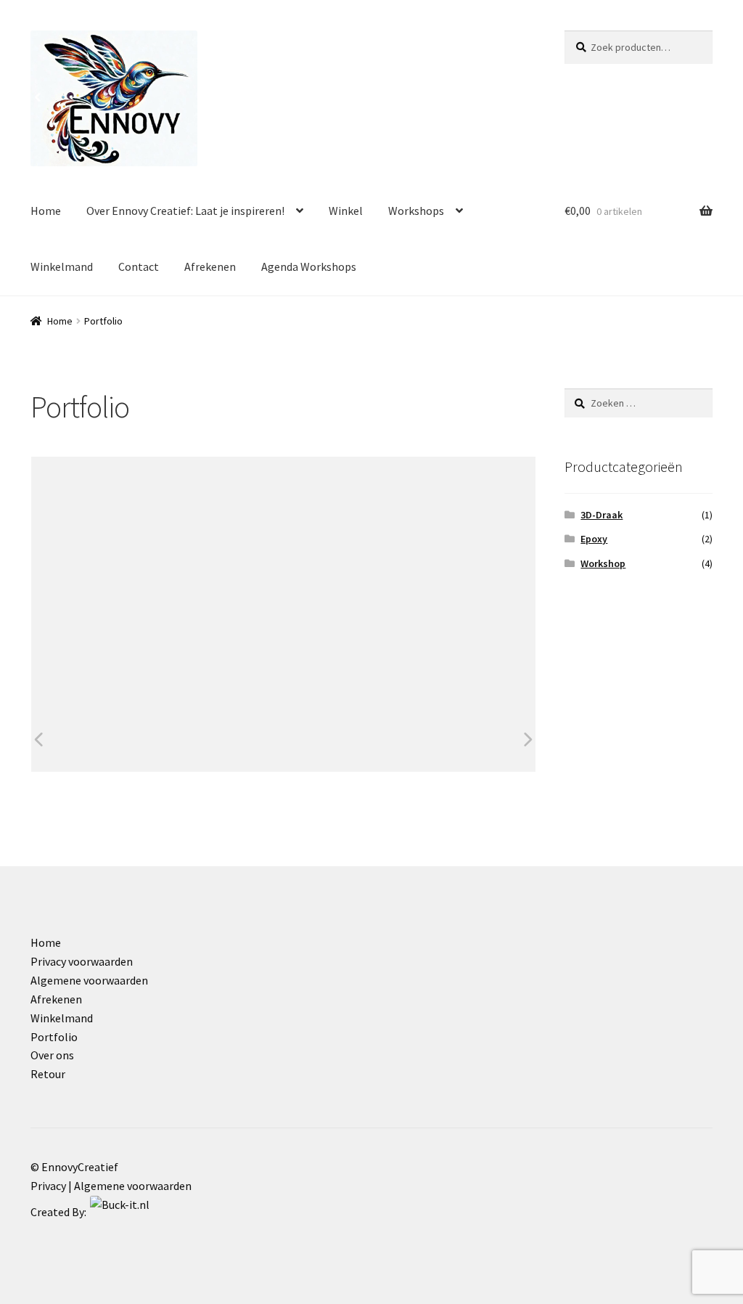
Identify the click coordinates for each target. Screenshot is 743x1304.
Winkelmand (61, 266)
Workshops (416, 210)
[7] (461, 739)
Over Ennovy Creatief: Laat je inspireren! (185, 210)
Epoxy (593, 538)
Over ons (52, 1055)
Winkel (346, 210)
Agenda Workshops (308, 266)
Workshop (602, 563)
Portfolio (54, 1037)
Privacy (48, 1185)
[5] (342, 739)
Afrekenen (210, 266)
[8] (106, 739)
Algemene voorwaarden (89, 980)
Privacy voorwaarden (81, 961)
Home (45, 210)
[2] (224, 739)
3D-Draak (601, 514)
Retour (47, 1074)
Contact (138, 266)
